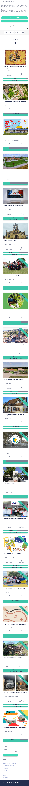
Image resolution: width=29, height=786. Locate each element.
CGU (3, 782)
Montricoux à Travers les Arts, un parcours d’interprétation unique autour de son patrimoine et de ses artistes (15, 624)
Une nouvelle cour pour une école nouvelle (12, 553)
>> (8, 746)
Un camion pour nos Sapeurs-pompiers (12, 275)
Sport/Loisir (6, 779)
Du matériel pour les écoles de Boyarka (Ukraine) (14, 588)
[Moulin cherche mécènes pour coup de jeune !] (11, 25)
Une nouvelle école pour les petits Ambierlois (13, 379)
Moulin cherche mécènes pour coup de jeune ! (13, 657)
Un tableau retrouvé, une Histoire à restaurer (13, 205)
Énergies (5, 770)
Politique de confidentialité (18, 782)
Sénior (5, 775)
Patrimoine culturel (8, 772)
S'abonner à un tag (10, 755)
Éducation (5, 768)
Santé (4, 773)
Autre (4, 767)
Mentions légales (8, 782)
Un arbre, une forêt (8, 309)
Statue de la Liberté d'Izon (10, 483)
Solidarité (5, 777)
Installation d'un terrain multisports (11, 170)
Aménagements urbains (9, 763)
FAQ (25, 782)
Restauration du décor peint (10, 240)
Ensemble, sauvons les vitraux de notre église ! (14, 344)
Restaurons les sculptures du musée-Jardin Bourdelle (15, 101)
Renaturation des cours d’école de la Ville (13, 449)
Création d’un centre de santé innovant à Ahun (14, 136)
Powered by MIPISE (14, 785)
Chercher (5, 749)
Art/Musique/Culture (8, 765)
